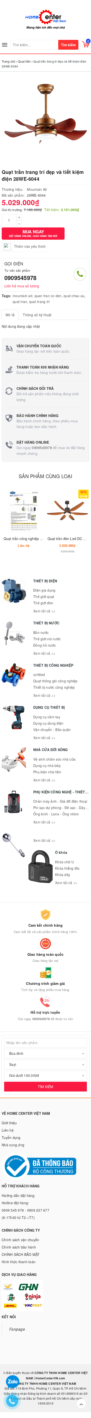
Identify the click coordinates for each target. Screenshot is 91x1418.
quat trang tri (39, 301)
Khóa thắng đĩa (67, 868)
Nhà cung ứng (13, 1144)
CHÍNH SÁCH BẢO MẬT (21, 1254)
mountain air (22, 295)
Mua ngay (33, 233)
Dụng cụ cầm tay (46, 716)
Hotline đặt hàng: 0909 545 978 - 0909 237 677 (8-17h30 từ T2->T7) (25, 1210)
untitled (39, 674)
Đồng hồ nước (44, 645)
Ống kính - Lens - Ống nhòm (56, 813)
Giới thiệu (9, 1122)
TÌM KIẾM (45, 1086)
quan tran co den (48, 295)
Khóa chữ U (64, 861)
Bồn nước (41, 632)
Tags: (6, 295)
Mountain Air (37, 189)
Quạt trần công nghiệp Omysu (27, 538)
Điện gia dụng (44, 590)
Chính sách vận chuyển (20, 1239)
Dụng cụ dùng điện (48, 723)
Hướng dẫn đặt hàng (18, 1195)
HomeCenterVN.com (50, 1378)
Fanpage (17, 1329)
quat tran (20, 301)
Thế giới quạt (43, 596)
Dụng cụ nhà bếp (47, 765)
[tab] (10, 315)
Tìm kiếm (68, 44)
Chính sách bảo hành (19, 1247)
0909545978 (20, 277)
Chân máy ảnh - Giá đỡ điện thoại (60, 801)
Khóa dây (62, 874)
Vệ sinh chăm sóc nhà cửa (54, 759)
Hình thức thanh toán (18, 1261)
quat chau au (74, 295)
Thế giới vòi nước (47, 638)
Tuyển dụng (11, 1137)
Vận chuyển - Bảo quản (52, 729)
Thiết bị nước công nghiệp (54, 687)
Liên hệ (8, 1130)
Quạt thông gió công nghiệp (55, 680)
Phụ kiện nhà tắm (47, 771)
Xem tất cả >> (44, 610)
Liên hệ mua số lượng (21, 285)
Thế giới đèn (43, 602)
